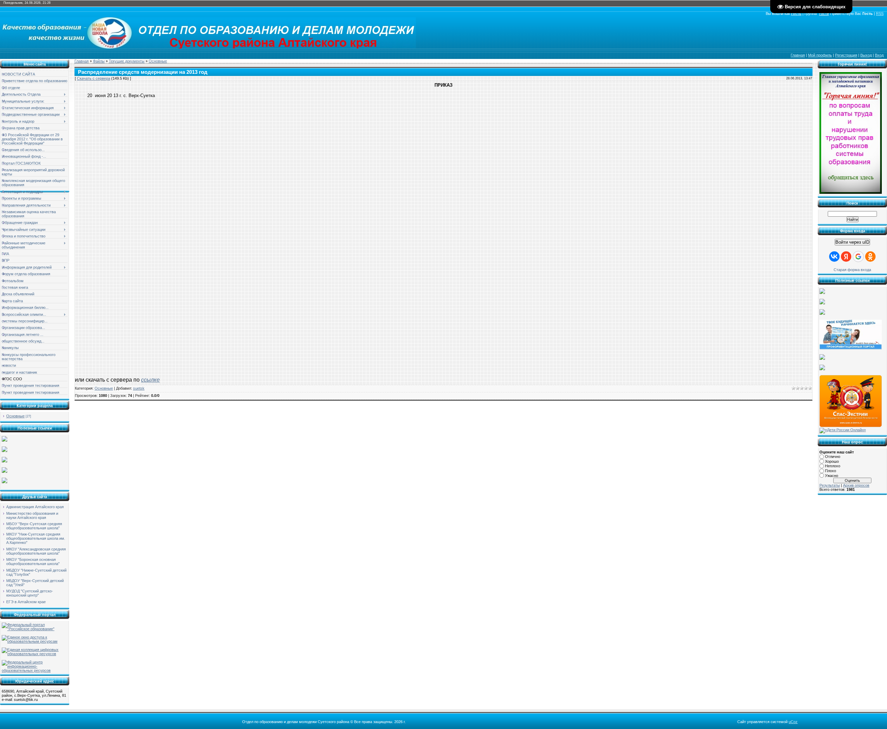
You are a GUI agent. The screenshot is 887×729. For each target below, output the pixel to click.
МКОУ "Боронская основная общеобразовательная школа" (33, 561)
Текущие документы (126, 61)
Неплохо (832, 466)
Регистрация (846, 55)
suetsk (138, 388)
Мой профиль (820, 55)
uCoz (793, 722)
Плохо (830, 471)
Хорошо (832, 461)
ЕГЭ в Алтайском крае (26, 602)
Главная (798, 55)
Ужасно (831, 476)
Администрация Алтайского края (35, 507)
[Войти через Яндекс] (846, 256)
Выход (866, 55)
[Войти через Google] (858, 256)
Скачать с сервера (93, 78)
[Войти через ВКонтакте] (834, 256)
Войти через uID (852, 242)
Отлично (832, 456)
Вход (879, 55)
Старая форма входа (852, 270)
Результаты (829, 485)
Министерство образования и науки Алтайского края (32, 515)
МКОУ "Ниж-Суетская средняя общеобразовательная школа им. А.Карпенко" (35, 538)
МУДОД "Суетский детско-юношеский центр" (29, 593)
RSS (880, 13)
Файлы (99, 61)
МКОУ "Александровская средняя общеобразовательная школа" (36, 551)
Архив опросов (856, 485)
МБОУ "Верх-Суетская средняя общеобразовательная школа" (34, 526)
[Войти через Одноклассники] (870, 256)
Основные (15, 416)
